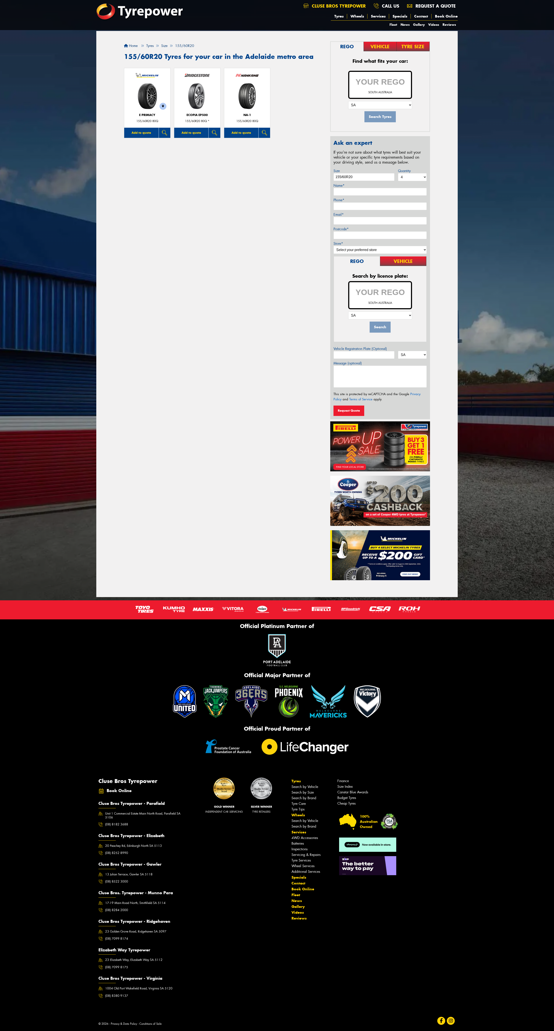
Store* (338, 243)
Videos (433, 25)
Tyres (339, 16)
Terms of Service (360, 399)
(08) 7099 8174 (116, 939)
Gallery (419, 25)
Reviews (449, 25)
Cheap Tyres (346, 803)
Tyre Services (301, 860)
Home (133, 45)
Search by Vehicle (304, 787)
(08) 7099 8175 (116, 967)
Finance (343, 781)
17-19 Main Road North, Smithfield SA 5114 (135, 903)
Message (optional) (347, 363)
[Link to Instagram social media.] (451, 1021)
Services (378, 16)
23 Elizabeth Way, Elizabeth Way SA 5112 (134, 960)
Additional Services (305, 871)
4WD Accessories (304, 838)
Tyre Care (298, 803)
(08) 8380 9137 (116, 996)
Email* (338, 214)
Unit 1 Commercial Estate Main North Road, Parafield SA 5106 (142, 815)
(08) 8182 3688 (116, 824)
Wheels (357, 16)
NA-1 (247, 115)
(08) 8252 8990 (116, 853)
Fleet (393, 25)
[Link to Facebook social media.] (441, 1021)
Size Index (345, 786)
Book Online (446, 16)
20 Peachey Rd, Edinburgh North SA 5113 (133, 846)
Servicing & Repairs (305, 854)
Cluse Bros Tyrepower (338, 6)
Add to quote (141, 133)
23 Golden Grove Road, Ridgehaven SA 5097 (135, 931)
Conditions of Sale (150, 1024)
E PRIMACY (147, 115)
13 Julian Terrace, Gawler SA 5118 (129, 874)
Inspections (299, 849)
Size (336, 171)
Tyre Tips (297, 809)
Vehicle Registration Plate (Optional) (360, 348)
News (405, 25)
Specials (400, 16)
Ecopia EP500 (197, 115)
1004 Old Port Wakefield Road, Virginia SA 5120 (138, 988)
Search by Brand (303, 798)
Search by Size (302, 792)
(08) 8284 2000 (116, 910)
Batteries (297, 843)
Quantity (404, 171)
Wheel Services (302, 866)
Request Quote (349, 410)
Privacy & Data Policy (124, 1024)
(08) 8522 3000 (116, 881)
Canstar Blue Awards (352, 792)
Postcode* (341, 229)
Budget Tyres (346, 798)
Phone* (338, 200)
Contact (421, 16)
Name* (339, 185)
